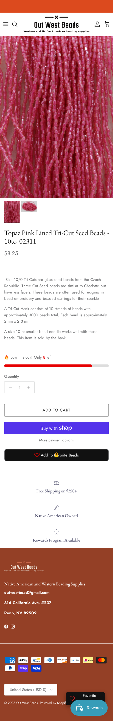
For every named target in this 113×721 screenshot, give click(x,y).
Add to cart (56, 410)
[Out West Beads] (56, 24)
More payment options (56, 440)
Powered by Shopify (53, 703)
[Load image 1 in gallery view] (56, 117)
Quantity (11, 376)
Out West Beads (27, 703)
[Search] (17, 24)
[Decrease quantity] (9, 387)
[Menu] (6, 24)
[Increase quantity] (29, 387)
